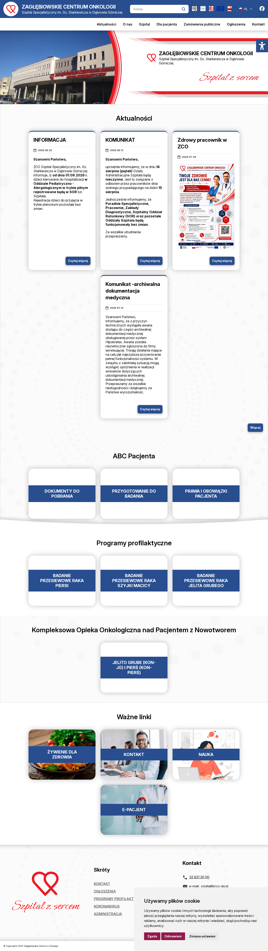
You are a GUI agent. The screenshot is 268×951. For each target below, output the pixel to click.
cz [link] (125, 329)
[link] (125, 329)
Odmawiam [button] (173, 936)
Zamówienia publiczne (202, 24)
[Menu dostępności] (262, 46)
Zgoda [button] (152, 936)
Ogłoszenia (236, 24)
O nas (127, 24)
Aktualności (106, 24)
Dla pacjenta (167, 24)
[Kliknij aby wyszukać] (183, 9)
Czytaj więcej (78, 261)
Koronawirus (107, 906)
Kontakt (258, 24)
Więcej (255, 427)
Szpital (144, 24)
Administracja (108, 914)
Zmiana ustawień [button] (202, 936)
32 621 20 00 (199, 877)
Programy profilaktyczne (119, 899)
